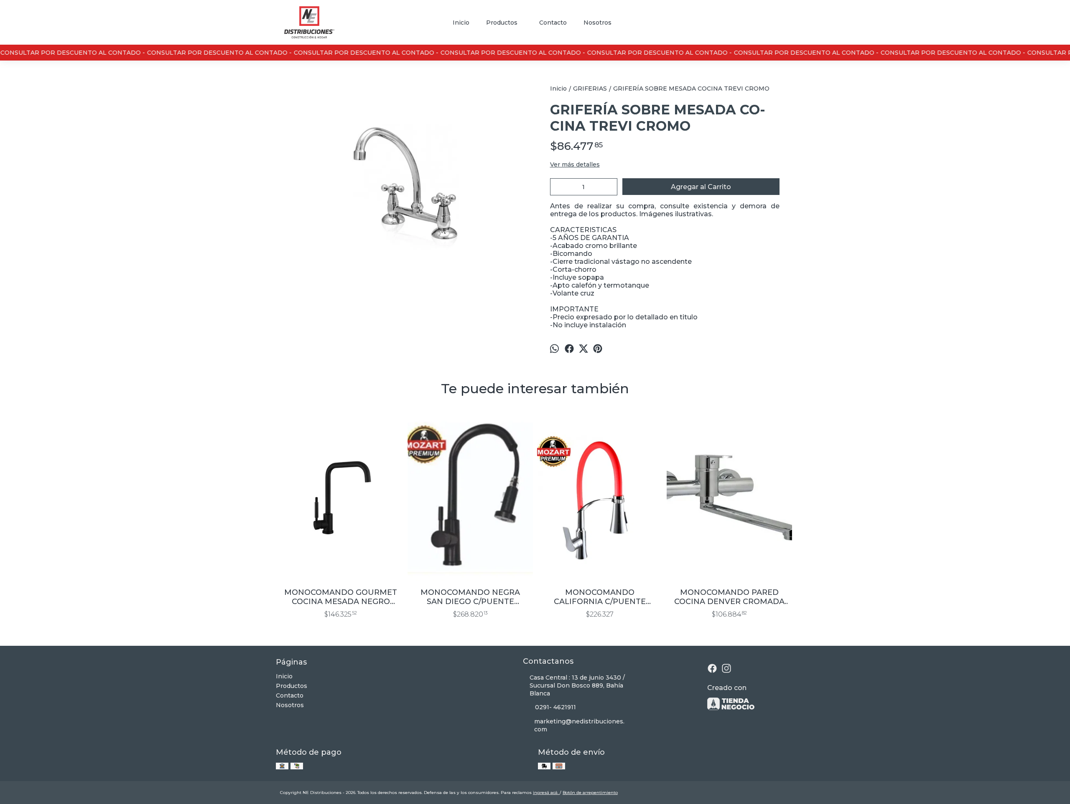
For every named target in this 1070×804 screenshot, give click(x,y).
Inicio (461, 22)
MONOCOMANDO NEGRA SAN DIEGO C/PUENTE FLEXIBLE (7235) (470, 597)
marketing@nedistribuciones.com (579, 725)
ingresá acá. (546, 792)
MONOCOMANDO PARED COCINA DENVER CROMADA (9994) (729, 597)
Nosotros (597, 22)
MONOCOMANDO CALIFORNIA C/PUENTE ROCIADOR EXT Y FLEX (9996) (600, 597)
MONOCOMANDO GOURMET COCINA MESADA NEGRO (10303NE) (340, 597)
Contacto (553, 22)
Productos (501, 22)
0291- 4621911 (555, 707)
